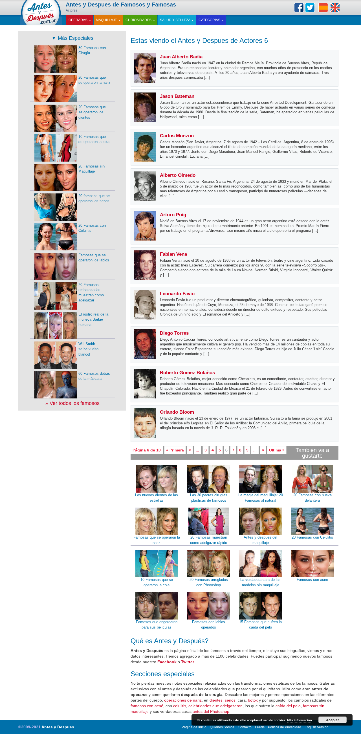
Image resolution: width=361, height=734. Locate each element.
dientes (216, 700)
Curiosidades (139, 20)
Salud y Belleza (175, 20)
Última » (277, 450)
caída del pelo (288, 706)
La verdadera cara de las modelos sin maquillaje (260, 582)
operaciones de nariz (183, 700)
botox (253, 700)
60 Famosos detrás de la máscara (94, 376)
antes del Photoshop (211, 711)
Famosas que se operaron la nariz (156, 540)
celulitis (179, 706)
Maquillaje (107, 20)
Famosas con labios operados (208, 624)
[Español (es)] (323, 7)
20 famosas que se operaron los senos (94, 198)
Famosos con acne (312, 579)
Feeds (260, 727)
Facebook (299, 7)
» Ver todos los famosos (72, 403)
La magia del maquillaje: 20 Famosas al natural (260, 497)
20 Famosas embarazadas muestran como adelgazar (91, 293)
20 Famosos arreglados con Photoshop (209, 582)
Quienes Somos (222, 727)
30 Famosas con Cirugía (92, 50)
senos (230, 700)
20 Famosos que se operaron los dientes (92, 112)
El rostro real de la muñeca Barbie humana (93, 319)
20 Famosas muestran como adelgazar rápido (208, 540)
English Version (317, 727)
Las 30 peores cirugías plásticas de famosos (208, 497)
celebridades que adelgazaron (215, 706)
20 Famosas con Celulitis (312, 537)
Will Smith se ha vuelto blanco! (88, 349)
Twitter (310, 7)
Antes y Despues (57, 727)
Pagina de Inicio (194, 727)
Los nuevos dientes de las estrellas (156, 497)
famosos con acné (147, 706)
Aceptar (332, 719)
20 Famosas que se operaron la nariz (94, 80)
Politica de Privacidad (284, 727)
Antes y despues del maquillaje (260, 540)
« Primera (175, 450)
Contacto (245, 727)
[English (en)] (335, 7)
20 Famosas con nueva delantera (312, 497)
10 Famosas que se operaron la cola (156, 582)
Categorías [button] (210, 20)
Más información (299, 720)
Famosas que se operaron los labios (93, 258)
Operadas (78, 20)
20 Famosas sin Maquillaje (91, 169)
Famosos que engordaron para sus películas (156, 624)
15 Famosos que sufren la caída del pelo (260, 624)
